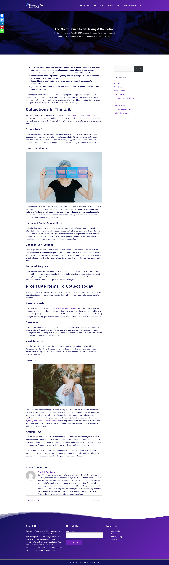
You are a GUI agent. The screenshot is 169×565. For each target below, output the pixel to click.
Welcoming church (121, 113)
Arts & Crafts (119, 94)
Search (138, 69)
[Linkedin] (2, 23)
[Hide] (1, 35)
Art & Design (119, 87)
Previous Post (32, 501)
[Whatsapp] (2, 31)
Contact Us (115, 531)
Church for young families (124, 98)
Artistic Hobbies (89, 33)
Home (116, 102)
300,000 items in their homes (84, 115)
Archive (117, 83)
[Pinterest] (2, 27)
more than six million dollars (64, 308)
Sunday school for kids (123, 109)
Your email (70, 531)
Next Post (97, 501)
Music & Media (119, 106)
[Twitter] (2, 20)
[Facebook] (2, 16)
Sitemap (114, 539)
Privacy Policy (116, 537)
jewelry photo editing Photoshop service (43, 421)
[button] (140, 5)
